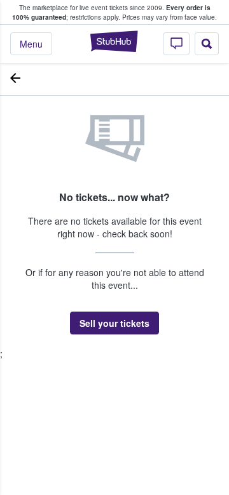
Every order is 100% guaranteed (111, 12)
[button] (114, 323)
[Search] (207, 43)
